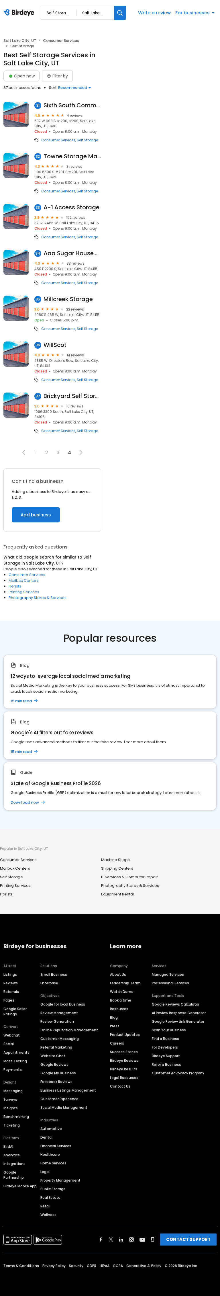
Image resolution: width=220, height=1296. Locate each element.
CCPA (118, 1265)
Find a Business (165, 1038)
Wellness (48, 1214)
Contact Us (120, 1086)
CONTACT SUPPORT (188, 1239)
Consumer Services (61, 40)
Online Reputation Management (69, 1030)
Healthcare (50, 1154)
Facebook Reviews (56, 1081)
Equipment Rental (117, 894)
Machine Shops (115, 859)
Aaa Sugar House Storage (72, 253)
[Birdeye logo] (19, 13)
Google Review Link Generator (178, 1021)
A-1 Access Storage (71, 207)
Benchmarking (16, 1116)
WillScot (55, 345)
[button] (23, 452)
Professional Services (170, 983)
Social (8, 1043)
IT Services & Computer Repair (129, 877)
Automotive (51, 1128)
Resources (119, 1008)
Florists (15, 586)
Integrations (14, 1163)
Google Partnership (13, 1175)
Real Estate (50, 1197)
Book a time (120, 1000)
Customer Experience (59, 1098)
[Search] (120, 13)
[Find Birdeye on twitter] (111, 1239)
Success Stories (124, 1051)
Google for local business (62, 1004)
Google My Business (58, 1073)
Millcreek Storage (68, 299)
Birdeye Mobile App (20, 1186)
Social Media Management (63, 1107)
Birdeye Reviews (124, 1060)
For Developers (165, 1047)
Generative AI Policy (143, 1265)
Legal (45, 1171)
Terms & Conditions (21, 1265)
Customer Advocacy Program (178, 1073)
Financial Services (55, 1145)
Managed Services (168, 974)
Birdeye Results (123, 1069)
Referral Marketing (56, 1047)
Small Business (53, 974)
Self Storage (87, 140)
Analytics (11, 1155)
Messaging (13, 1090)
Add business (36, 515)
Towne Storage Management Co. (72, 156)
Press (114, 1026)
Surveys (10, 1099)
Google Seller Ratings (15, 1011)
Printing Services (24, 592)
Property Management (60, 1180)
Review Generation (57, 1021)
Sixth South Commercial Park (72, 105)
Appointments (16, 1052)
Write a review (154, 12)
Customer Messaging (59, 1038)
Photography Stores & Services (37, 597)
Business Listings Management (68, 1090)
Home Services (53, 1163)
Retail (45, 1206)
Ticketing (11, 1125)
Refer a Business (166, 1064)
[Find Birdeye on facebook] (101, 1239)
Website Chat (52, 1055)
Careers (117, 1043)
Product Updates (125, 1034)
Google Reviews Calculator (175, 1004)
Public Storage (53, 1188)
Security (76, 1265)
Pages (8, 1000)
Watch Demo (121, 991)
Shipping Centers (117, 868)
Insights (10, 1108)
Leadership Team (125, 983)
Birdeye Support (166, 1055)
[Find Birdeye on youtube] (142, 1239)
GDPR (91, 1265)
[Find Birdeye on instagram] (131, 1239)
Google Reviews (54, 1064)
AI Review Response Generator (179, 1012)
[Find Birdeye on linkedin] (121, 1239)
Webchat (11, 1035)
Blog (114, 1017)
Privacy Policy (54, 1265)
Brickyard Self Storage (72, 396)
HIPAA (104, 1265)
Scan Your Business (169, 1030)
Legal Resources (124, 1077)
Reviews (10, 983)
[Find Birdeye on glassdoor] (152, 1239)
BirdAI (8, 1146)
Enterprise (49, 983)
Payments (12, 1069)
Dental (46, 1137)
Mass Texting (15, 1061)
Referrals (11, 991)
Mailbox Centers (24, 580)
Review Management (59, 1012)
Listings (10, 974)
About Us (118, 974)
